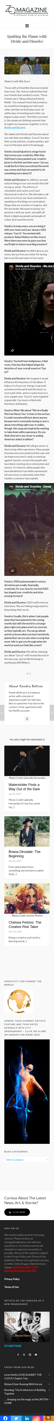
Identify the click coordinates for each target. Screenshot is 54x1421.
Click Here (18, 1212)
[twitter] (24, 1354)
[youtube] (35, 1354)
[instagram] (30, 1354)
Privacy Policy (12, 1279)
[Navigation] (27, 26)
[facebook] (18, 1354)
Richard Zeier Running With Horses (23, 1384)
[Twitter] (27, 718)
